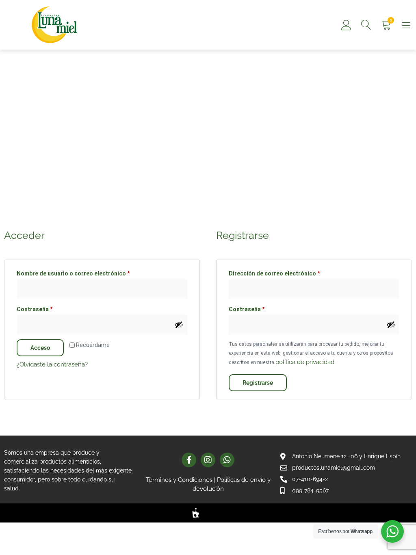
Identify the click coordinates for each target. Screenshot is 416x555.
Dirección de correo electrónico (290, 272)
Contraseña (50, 308)
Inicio (32, 123)
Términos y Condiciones (179, 479)
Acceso (40, 348)
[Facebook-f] (189, 460)
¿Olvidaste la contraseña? (52, 364)
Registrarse (258, 382)
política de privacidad (304, 362)
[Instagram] (208, 460)
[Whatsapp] (227, 460)
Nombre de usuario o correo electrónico (88, 272)
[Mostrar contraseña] (178, 324)
